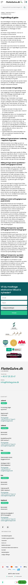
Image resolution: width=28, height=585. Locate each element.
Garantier (4, 540)
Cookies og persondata (8, 538)
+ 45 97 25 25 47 (8, 376)
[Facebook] (3, 527)
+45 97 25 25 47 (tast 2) (8, 444)
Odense (4, 478)
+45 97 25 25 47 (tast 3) (8, 519)
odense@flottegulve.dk (8, 495)
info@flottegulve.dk (10, 382)
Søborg (4, 503)
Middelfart (5, 453)
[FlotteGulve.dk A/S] (13, 2)
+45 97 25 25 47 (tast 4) (8, 494)
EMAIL (3, 380)
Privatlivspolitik (18, 576)
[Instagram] (8, 527)
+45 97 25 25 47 (5, 469)
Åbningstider (5, 418)
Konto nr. (4, 543)
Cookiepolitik (10, 576)
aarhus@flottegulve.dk (8, 446)
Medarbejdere (5, 552)
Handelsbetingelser (7, 536)
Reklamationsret (6, 545)
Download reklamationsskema (10, 547)
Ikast (3, 403)
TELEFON (3, 374)
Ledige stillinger (6, 554)
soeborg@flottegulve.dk (8, 520)
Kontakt (4, 397)
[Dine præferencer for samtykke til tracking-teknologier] (2, 582)
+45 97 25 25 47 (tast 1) (8, 419)
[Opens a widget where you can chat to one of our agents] (22, 582)
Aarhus (4, 428)
